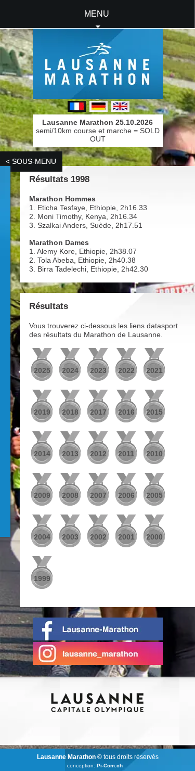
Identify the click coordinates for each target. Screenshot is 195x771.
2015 (154, 412)
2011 (126, 453)
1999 (42, 578)
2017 (98, 412)
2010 (154, 453)
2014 (42, 453)
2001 (126, 537)
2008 (70, 495)
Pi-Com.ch (110, 765)
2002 (98, 537)
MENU (96, 13)
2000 (154, 537)
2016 (126, 412)
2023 (98, 370)
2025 (42, 370)
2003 (70, 537)
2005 (154, 495)
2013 (70, 453)
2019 (42, 412)
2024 (70, 370)
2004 (42, 537)
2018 (70, 412)
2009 (42, 495)
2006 (126, 495)
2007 (98, 495)
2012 (98, 453)
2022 (126, 370)
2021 (154, 370)
